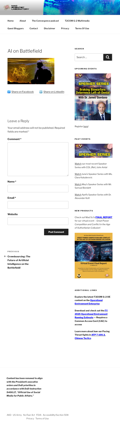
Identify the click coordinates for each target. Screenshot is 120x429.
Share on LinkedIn (53, 91)
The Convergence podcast (45, 20)
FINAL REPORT (103, 217)
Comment (14, 139)
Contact (34, 28)
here (85, 126)
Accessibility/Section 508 (55, 415)
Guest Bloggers (16, 28)
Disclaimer (49, 28)
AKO (9, 415)
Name (12, 181)
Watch (78, 163)
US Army (17, 415)
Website (13, 214)
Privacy (65, 28)
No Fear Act (29, 415)
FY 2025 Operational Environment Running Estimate (91, 314)
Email (12, 197)
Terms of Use (42, 418)
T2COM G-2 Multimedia (77, 20)
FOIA (38, 415)
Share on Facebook (22, 91)
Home (11, 20)
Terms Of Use (82, 28)
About (23, 20)
